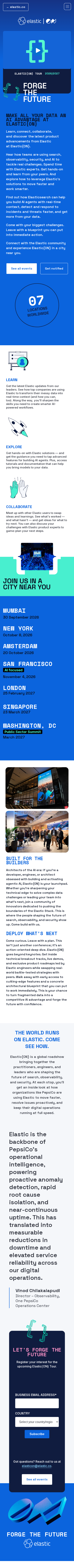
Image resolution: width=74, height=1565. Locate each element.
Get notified (54, 268)
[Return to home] (37, 21)
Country (22, 1413)
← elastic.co (15, 7)
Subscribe (37, 1434)
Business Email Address (36, 1395)
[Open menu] (67, 7)
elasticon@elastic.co (36, 1466)
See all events (21, 268)
